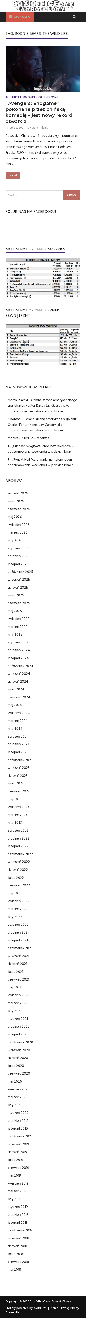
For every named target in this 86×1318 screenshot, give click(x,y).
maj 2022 (15, 893)
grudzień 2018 (18, 1214)
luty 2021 (14, 1010)
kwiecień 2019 (18, 1183)
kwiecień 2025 (19, 618)
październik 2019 (20, 1136)
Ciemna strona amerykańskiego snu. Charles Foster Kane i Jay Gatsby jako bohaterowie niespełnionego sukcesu (42, 406)
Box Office (29, 97)
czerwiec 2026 (19, 509)
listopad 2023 (18, 752)
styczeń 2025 (18, 642)
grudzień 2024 (19, 650)
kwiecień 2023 (18, 807)
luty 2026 (15, 540)
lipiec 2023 (16, 783)
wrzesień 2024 (19, 673)
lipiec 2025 (16, 595)
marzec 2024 (18, 720)
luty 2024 (15, 728)
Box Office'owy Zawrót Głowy (50, 1301)
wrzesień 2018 (18, 1238)
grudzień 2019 (18, 1120)
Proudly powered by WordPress (26, 1308)
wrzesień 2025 (19, 579)
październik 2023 (20, 760)
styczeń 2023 (18, 830)
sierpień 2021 (17, 963)
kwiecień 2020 (19, 1089)
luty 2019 (14, 1199)
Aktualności (13, 97)
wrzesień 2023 (19, 767)
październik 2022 (20, 854)
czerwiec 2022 (19, 885)
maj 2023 (14, 799)
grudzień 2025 (19, 556)
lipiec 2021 (15, 971)
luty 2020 (15, 1105)
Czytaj (13, 175)
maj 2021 (14, 987)
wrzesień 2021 (18, 955)
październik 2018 (20, 1230)
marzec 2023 (17, 814)
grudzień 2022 (19, 838)
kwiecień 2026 (19, 524)
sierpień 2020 (18, 1057)
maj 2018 (14, 1269)
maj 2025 (15, 610)
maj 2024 (15, 705)
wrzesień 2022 (19, 861)
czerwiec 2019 (18, 1167)
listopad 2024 (18, 658)
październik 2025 (20, 571)
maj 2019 (14, 1175)
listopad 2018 (18, 1222)
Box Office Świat (48, 97)
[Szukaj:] (43, 195)
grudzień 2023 (18, 744)
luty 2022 (15, 916)
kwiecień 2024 (19, 712)
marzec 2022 (18, 908)
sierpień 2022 (18, 869)
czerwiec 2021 (18, 979)
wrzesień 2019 (18, 1144)
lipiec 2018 (15, 1253)
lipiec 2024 (16, 689)
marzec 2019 (17, 1191)
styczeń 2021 (18, 1018)
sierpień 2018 (17, 1246)
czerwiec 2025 (19, 603)
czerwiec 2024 (19, 697)
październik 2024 (20, 666)
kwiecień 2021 (18, 995)
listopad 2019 (18, 1128)
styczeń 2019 (18, 1206)
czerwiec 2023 (19, 791)
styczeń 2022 (18, 924)
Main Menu (22, 17)
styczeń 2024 (18, 736)
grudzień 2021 (18, 932)
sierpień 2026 (18, 493)
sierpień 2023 (18, 775)
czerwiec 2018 (18, 1261)
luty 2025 (15, 634)
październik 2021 (20, 948)
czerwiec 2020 (19, 1073)
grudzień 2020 (19, 1026)
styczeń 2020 (18, 1112)
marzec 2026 (18, 532)
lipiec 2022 (16, 877)
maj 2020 (15, 1081)
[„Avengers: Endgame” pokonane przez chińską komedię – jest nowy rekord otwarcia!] (43, 70)
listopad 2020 (18, 1034)
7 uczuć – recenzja (35, 438)
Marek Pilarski (40, 128)
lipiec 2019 (15, 1159)
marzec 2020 (18, 1097)
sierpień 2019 (17, 1151)
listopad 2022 (18, 846)
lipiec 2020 (16, 1065)
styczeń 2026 (18, 548)
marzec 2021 (17, 1003)
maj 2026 (15, 516)
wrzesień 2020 (19, 1050)
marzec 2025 (18, 626)
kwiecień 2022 (19, 901)
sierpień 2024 (18, 681)
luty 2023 (15, 822)
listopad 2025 (18, 564)
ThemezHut (13, 1312)
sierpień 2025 (18, 587)
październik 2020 (20, 1042)
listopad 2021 (18, 940)
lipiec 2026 (16, 501)
